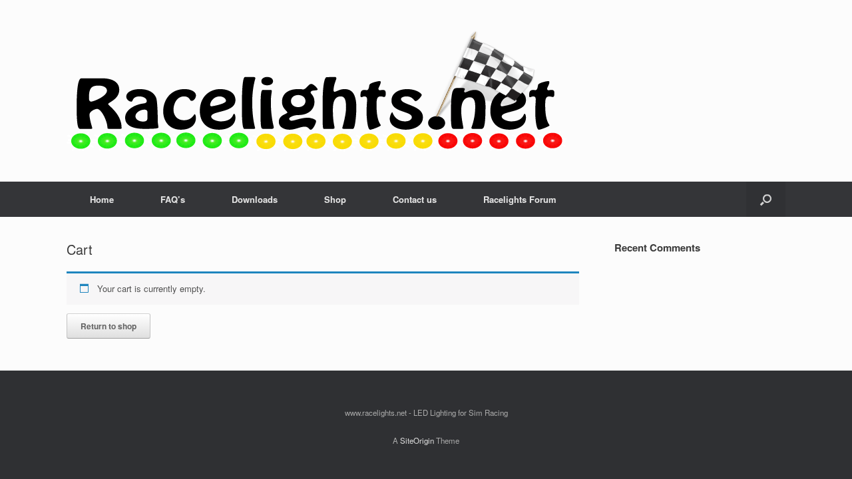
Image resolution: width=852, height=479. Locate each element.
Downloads (255, 199)
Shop (335, 199)
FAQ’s (172, 199)
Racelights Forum (519, 199)
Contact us (415, 199)
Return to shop (108, 326)
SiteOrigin (417, 440)
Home (102, 199)
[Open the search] (765, 199)
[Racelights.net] (316, 91)
